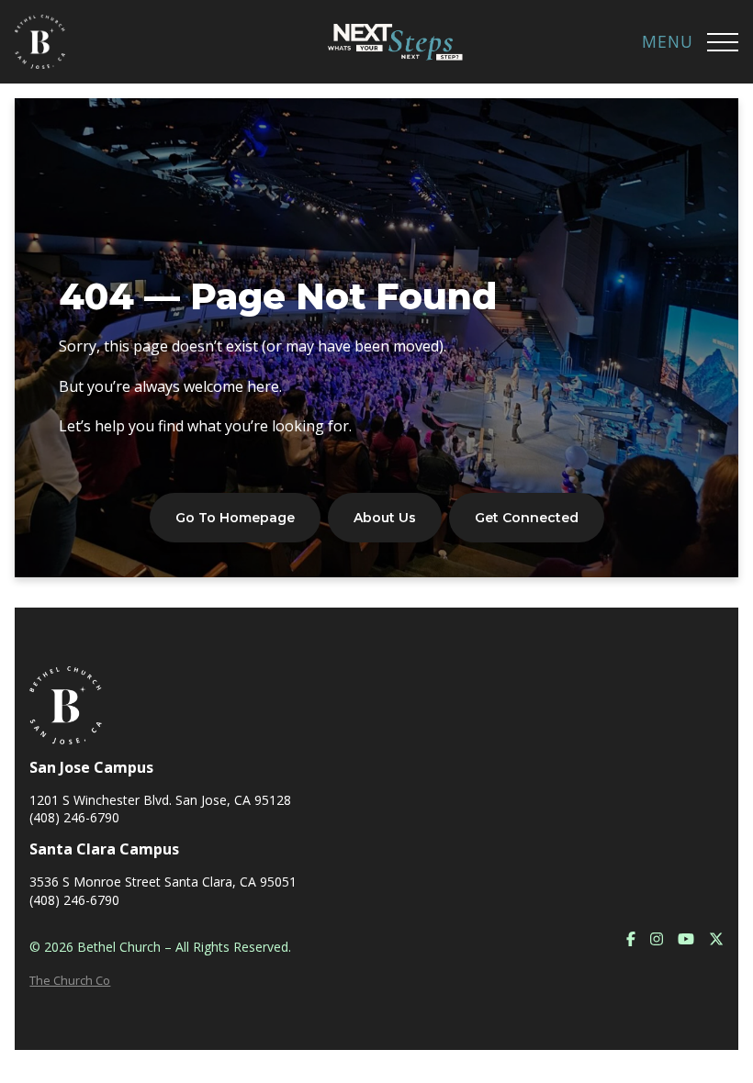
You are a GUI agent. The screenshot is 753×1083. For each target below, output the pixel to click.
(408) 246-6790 (74, 817)
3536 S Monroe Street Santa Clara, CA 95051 (163, 881)
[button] (722, 42)
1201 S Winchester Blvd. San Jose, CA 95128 (160, 800)
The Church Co (69, 980)
